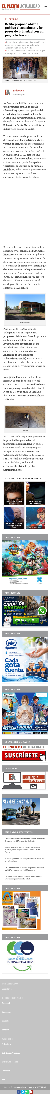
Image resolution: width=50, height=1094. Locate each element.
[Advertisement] (25, 212)
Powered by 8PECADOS (37, 1087)
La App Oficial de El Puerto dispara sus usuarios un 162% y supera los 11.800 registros (24, 868)
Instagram (6, 1012)
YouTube (5, 1020)
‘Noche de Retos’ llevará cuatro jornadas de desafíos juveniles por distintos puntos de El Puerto (22, 849)
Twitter (5, 1029)
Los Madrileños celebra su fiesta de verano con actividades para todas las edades (23, 877)
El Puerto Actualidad (18, 1087)
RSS (3, 1079)
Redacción (18, 90)
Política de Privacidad (11, 1053)
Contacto (6, 1070)
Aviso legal (6, 1044)
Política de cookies (10, 1061)
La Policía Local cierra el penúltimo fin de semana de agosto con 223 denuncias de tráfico (25, 839)
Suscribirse (7, 989)
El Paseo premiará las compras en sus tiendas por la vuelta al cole (24, 859)
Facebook (6, 1003)
